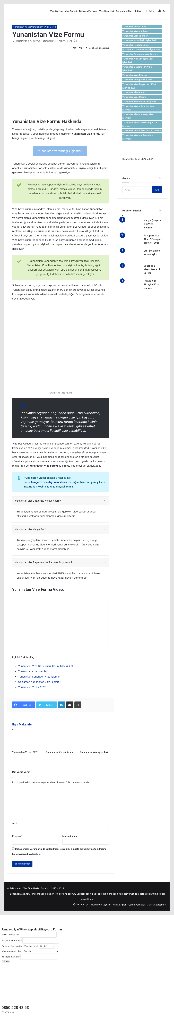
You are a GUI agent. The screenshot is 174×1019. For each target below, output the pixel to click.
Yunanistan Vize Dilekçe (134, 75)
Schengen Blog (124, 11)
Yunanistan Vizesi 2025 (32, 687)
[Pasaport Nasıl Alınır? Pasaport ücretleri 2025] (131, 240)
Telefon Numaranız (12, 940)
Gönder (6, 961)
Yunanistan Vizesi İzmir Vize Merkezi (141, 130)
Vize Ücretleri (106, 11)
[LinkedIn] (61, 704)
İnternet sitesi (69, 836)
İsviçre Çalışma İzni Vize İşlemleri (152, 224)
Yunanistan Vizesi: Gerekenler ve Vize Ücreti (34, 26)
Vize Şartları (56, 11)
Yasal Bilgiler (119, 904)
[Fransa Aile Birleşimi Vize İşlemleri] (131, 285)
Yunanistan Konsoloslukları (136, 45)
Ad (14, 823)
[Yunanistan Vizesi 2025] (26, 741)
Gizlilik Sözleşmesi (156, 904)
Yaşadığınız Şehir (11, 956)
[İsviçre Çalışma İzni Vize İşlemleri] (131, 225)
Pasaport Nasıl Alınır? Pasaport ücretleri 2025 (153, 239)
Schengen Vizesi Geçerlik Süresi (152, 269)
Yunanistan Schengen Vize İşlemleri (39, 676)
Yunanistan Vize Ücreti (134, 97)
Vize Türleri (71, 11)
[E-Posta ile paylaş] (69, 704)
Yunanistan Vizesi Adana (60, 752)
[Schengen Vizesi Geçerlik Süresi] (131, 270)
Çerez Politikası (136, 904)
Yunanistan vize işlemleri (33, 671)
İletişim (138, 11)
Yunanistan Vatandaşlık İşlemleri (60, 151)
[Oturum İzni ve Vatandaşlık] (131, 255)
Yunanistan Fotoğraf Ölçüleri (137, 79)
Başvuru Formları (88, 11)
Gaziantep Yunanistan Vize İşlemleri (39, 681)
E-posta (17, 836)
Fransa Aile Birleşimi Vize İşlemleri (151, 284)
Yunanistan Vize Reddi (133, 92)
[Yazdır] (77, 704)
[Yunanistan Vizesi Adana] (60, 741)
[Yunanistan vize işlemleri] (94, 741)
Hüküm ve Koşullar (101, 904)
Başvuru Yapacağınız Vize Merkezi (20, 946)
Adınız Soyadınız (10, 934)
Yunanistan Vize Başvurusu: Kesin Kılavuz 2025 (46, 666)
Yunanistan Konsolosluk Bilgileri (139, 101)
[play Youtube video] (60, 624)
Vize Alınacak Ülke (11, 951)
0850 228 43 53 (15, 1007)
